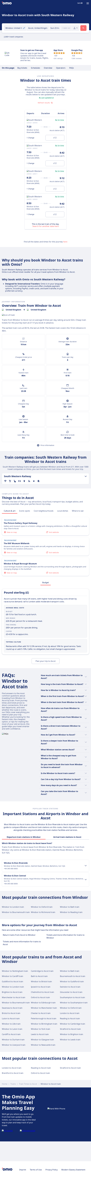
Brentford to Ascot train (12, 1073)
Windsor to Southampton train (74, 1002)
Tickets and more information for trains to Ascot (22, 943)
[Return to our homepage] (7, 3)
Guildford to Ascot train (12, 981)
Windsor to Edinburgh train (43, 1002)
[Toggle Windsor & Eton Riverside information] (85, 865)
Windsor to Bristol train (41, 981)
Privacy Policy (52, 1169)
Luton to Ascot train (11, 1018)
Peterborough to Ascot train (43, 1018)
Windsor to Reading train (71, 912)
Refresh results (44, 103)
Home (4, 1084)
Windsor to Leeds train (70, 1039)
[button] (54, 28)
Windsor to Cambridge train (72, 1024)
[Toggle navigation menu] (87, 3)
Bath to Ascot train (39, 976)
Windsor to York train (40, 1029)
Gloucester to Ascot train (71, 992)
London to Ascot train (69, 1013)
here (65, 242)
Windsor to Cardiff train (12, 976)
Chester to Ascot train (40, 1013)
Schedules (35, 68)
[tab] (9, 511)
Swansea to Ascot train (12, 1008)
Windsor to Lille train (11, 1024)
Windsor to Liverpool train (13, 1045)
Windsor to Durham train (13, 1039)
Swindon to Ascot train (70, 987)
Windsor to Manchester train (44, 1008)
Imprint (22, 1169)
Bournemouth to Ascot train (72, 976)
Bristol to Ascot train (11, 1013)
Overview (48, 68)
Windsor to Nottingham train (15, 971)
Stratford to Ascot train (70, 1029)
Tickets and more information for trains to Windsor (65, 936)
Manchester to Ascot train (13, 997)
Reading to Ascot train (70, 1018)
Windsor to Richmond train (43, 912)
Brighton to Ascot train (12, 992)
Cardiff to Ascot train (11, 1034)
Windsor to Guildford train (72, 981)
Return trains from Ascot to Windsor (19, 935)
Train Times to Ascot (28, 1084)
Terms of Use (36, 1169)
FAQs (71, 68)
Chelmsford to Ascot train (42, 992)
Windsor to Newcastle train (43, 1045)
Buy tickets (22, 68)
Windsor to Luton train (12, 1029)
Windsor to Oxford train (41, 907)
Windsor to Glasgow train (42, 1039)
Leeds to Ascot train (40, 1034)
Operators (60, 68)
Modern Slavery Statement (73, 1169)
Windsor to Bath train (69, 907)
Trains (13, 1084)
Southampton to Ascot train (72, 997)
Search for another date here (45, 226)
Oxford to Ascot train (40, 997)
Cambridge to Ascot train (42, 971)
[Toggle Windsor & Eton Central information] (85, 879)
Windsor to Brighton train (71, 1034)
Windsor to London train (13, 907)
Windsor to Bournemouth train (16, 912)
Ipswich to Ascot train (40, 987)
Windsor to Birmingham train (44, 1024)
